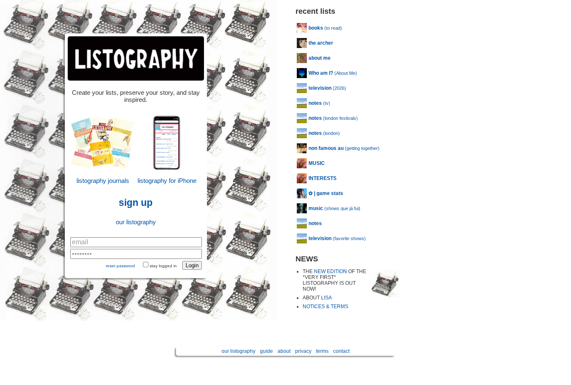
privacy (303, 351)
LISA (326, 298)
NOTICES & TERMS (325, 306)
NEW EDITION (330, 271)
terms (322, 351)
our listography (136, 221)
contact (341, 351)
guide (266, 351)
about (284, 351)
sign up (136, 203)
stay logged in (163, 265)
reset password (120, 265)
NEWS (307, 259)
